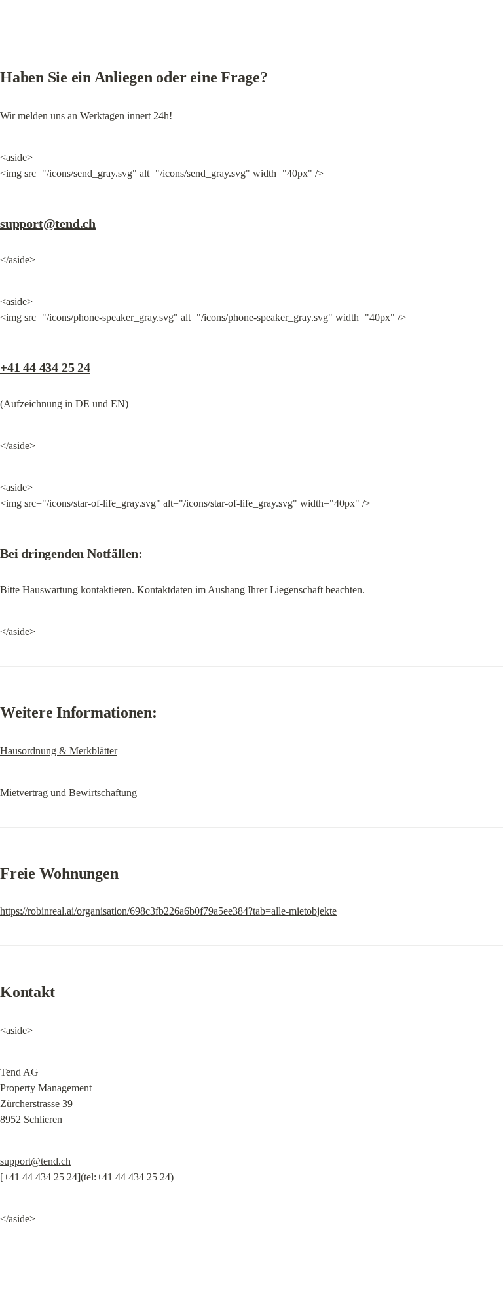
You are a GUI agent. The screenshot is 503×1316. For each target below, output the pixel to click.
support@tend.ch (48, 223)
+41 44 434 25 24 (45, 367)
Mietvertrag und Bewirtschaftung (68, 792)
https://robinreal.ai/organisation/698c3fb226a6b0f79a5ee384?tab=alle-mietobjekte (168, 911)
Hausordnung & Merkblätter (58, 750)
